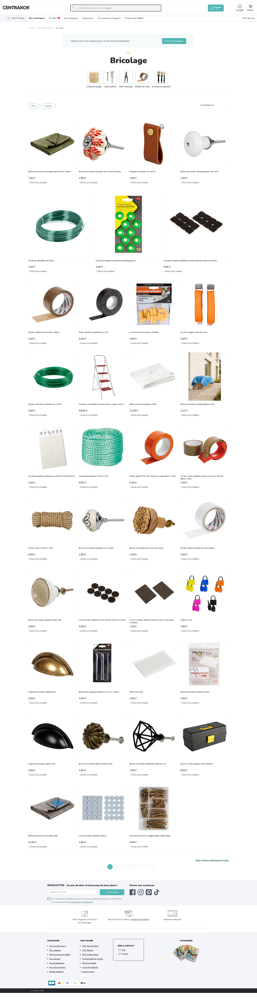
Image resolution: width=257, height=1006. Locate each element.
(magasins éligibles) (139, 919)
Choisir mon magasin (38, 182)
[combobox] (115, 8)
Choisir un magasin (174, 41)
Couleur (48, 106)
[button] (104, 867)
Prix (33, 106)
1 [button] (110, 866)
